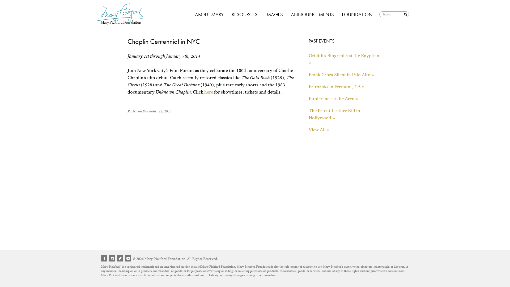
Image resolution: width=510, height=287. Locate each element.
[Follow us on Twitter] (120, 258)
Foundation (357, 14)
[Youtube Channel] (128, 258)
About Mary (209, 14)
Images (274, 14)
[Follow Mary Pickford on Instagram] (112, 258)
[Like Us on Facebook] (104, 258)
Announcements (312, 14)
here (208, 92)
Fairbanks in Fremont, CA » (337, 87)
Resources (244, 14)
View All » (319, 130)
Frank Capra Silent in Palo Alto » (342, 75)
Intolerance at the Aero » (334, 99)
